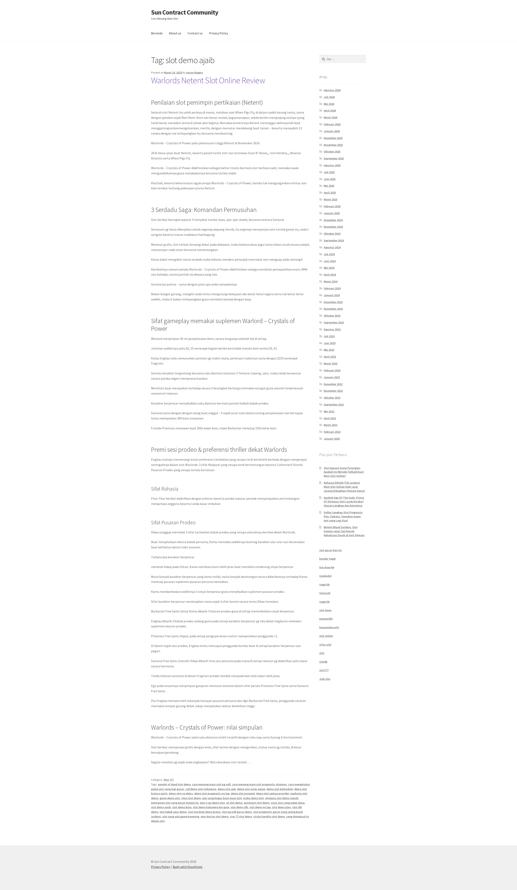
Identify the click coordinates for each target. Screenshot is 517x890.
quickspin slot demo (256, 803)
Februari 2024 (332, 288)
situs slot (325, 644)
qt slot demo (234, 803)
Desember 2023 (333, 302)
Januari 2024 (332, 295)
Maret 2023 (330, 363)
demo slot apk (227, 789)
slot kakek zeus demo (173, 812)
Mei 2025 (329, 185)
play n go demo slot (212, 803)
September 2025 (334, 158)
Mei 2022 (329, 411)
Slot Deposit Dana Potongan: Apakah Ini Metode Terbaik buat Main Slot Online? (344, 472)
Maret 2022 (330, 425)
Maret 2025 (330, 199)
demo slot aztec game (251, 789)
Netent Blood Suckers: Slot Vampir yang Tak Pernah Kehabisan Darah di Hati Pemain (344, 531)
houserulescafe (329, 627)
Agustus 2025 (332, 165)
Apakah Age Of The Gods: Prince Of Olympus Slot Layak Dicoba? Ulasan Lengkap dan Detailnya (344, 502)
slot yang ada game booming (180, 816)
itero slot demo (191, 798)
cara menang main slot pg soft (211, 784)
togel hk (324, 584)
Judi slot (324, 679)
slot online (326, 636)
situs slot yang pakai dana (288, 803)
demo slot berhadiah (280, 789)
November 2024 (333, 227)
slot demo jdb (239, 807)
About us (175, 33)
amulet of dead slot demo (174, 784)
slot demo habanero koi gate (211, 807)
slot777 (324, 670)
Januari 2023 (332, 377)
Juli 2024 (329, 254)
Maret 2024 (330, 281)
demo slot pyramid (243, 793)
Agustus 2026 (332, 90)
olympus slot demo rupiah (281, 798)
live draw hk (326, 567)
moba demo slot (253, 798)
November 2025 (333, 145)
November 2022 (333, 391)
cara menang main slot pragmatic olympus (259, 784)
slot (321, 653)
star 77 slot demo (241, 816)
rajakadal (325, 576)
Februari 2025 (332, 206)
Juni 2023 (329, 343)
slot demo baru (181, 807)
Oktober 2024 (332, 233)
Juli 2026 (329, 97)
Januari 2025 (332, 213)
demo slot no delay (181, 793)
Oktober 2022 (332, 397)
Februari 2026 (332, 124)
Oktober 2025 (332, 151)
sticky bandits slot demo (269, 816)
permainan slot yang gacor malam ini (175, 803)
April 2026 (330, 110)
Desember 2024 (333, 220)
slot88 (323, 662)
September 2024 (334, 240)
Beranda (157, 33)
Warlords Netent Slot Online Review (208, 80)
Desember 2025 (333, 138)
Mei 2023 (329, 350)
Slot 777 (169, 780)
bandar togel (327, 558)
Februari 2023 (332, 370)
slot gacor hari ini (330, 550)
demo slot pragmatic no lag (211, 793)
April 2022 (330, 418)
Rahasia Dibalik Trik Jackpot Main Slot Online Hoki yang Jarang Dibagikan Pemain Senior (344, 487)
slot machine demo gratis (204, 812)
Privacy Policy (218, 33)
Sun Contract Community (184, 12)
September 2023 (334, 322)
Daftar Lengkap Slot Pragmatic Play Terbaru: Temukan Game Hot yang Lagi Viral (343, 516)
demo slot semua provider (272, 793)
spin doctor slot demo (214, 816)
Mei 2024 (329, 268)
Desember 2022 (333, 384)
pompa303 (325, 618)
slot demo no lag (260, 807)
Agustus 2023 (332, 329)
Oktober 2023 (332, 315)
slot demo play (281, 807)
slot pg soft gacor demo (237, 812)
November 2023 (333, 309)
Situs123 (324, 593)
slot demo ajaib (161, 807)
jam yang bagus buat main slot (222, 798)
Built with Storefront (187, 867)
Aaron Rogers (194, 72)
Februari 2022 (332, 432)
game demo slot (170, 798)
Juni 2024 (329, 261)
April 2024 (330, 274)
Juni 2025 (329, 179)
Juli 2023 (329, 336)
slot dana (325, 610)
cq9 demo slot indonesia (200, 789)
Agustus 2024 (332, 247)
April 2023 (330, 356)
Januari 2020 (332, 438)
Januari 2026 (332, 131)
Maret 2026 (330, 117)
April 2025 (330, 192)
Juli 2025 (329, 172)
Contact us (195, 33)
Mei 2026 (329, 104)
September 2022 (334, 404)
